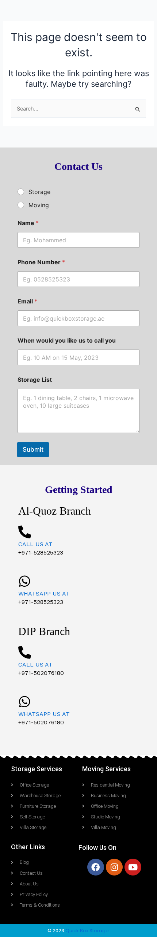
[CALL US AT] (24, 531)
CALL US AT (35, 544)
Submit (33, 449)
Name (28, 223)
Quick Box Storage (87, 930)
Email (27, 301)
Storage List (35, 379)
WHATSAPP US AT (44, 593)
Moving (38, 205)
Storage (39, 191)
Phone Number (41, 262)
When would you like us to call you (67, 340)
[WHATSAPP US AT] (24, 581)
